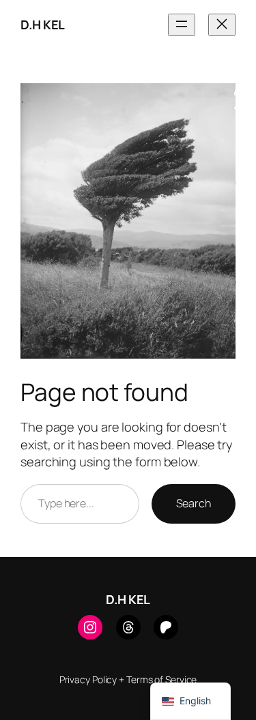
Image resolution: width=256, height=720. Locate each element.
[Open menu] (181, 25)
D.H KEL (42, 24)
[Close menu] (222, 25)
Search (193, 503)
